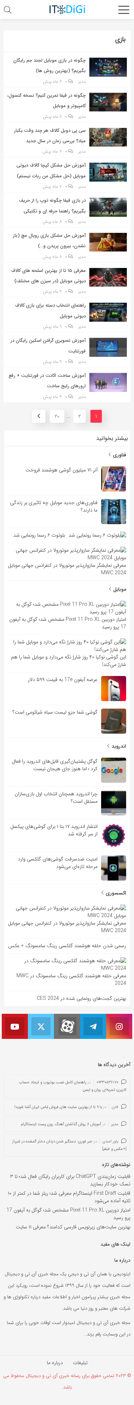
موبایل (119, 589)
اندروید (118, 746)
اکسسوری (115, 893)
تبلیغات (80, 1363)
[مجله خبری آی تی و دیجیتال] (67, 9)
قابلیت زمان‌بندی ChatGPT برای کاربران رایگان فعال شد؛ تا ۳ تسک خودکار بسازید (70, 1180)
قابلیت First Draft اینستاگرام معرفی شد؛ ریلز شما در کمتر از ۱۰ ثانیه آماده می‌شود (69, 1197)
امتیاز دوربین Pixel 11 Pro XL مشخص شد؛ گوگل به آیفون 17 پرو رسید (68, 1214)
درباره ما (55, 1363)
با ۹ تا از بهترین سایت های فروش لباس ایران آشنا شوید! (58, 1107)
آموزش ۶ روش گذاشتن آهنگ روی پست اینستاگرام (61, 1124)
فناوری (118, 455)
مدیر (82, 81)
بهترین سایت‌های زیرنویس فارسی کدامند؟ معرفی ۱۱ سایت (73, 1227)
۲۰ (57, 416)
